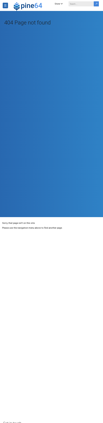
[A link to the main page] (28, 6)
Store (57, 4)
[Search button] (96, 3)
